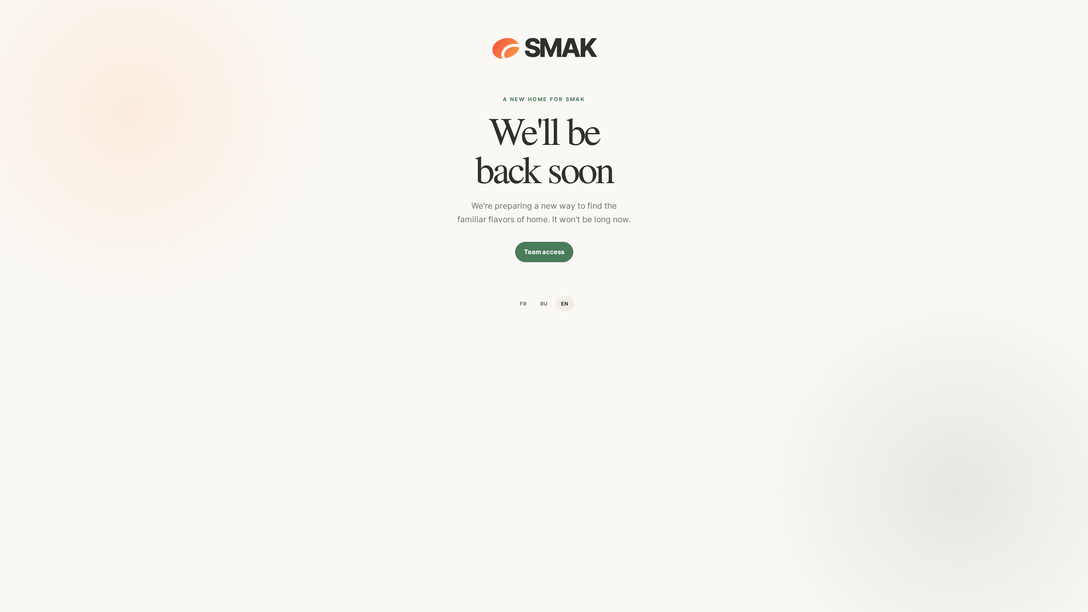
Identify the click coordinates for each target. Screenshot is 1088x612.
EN (565, 303)
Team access (544, 252)
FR (523, 303)
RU (544, 303)
